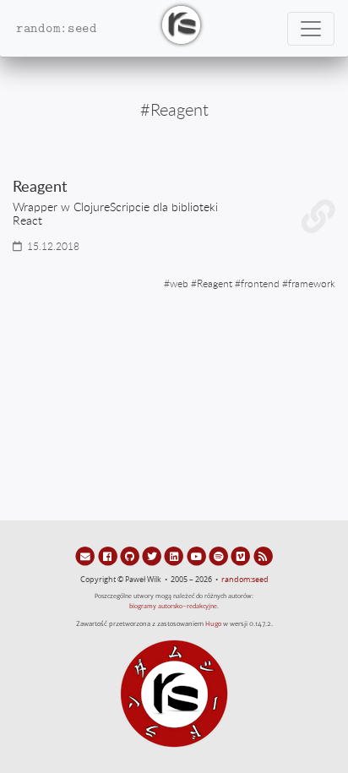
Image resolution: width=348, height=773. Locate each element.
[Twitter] (153, 556)
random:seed (245, 579)
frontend (260, 283)
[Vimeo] (242, 556)
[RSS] (263, 556)
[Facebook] (108, 556)
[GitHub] (131, 556)
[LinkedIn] (175, 556)
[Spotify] (220, 556)
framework (311, 283)
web (179, 283)
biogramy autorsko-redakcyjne (173, 606)
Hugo (213, 624)
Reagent (214, 283)
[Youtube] (198, 556)
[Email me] (86, 556)
